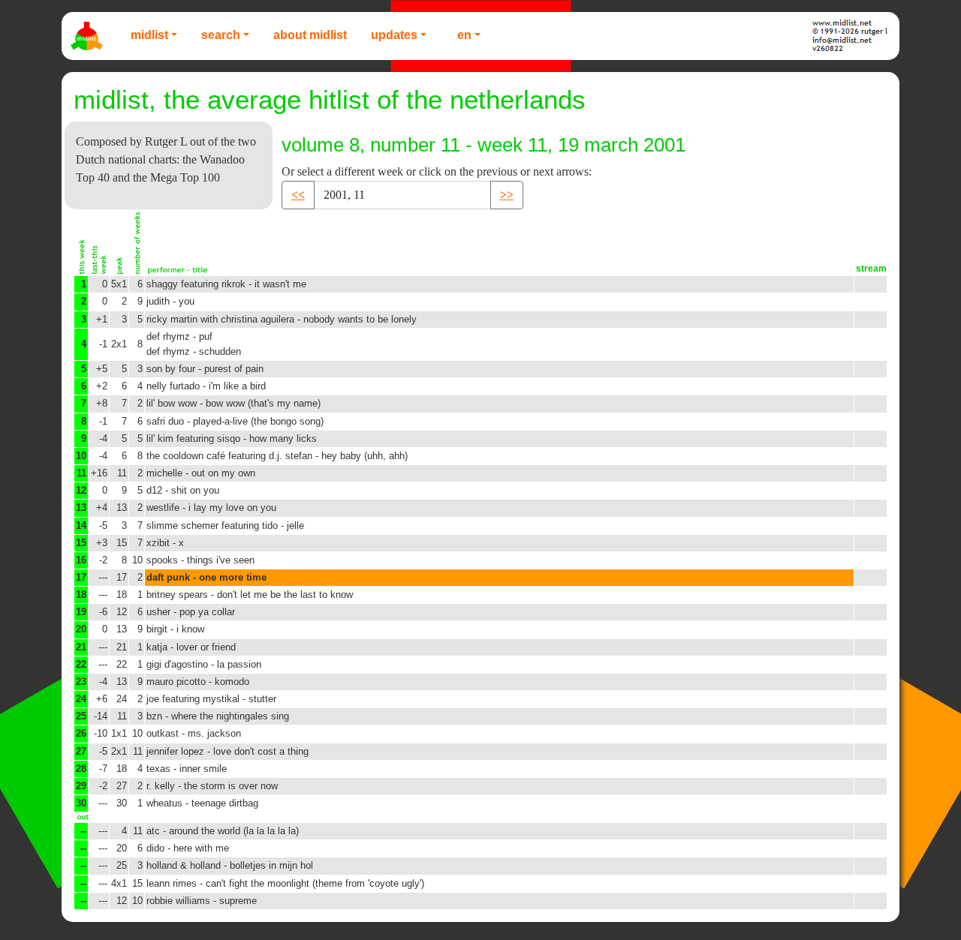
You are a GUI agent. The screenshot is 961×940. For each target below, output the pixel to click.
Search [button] (220, 35)
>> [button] (507, 194)
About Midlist (310, 35)
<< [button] (298, 194)
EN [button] (464, 35)
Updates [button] (394, 35)
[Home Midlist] (89, 36)
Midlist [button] (149, 35)
